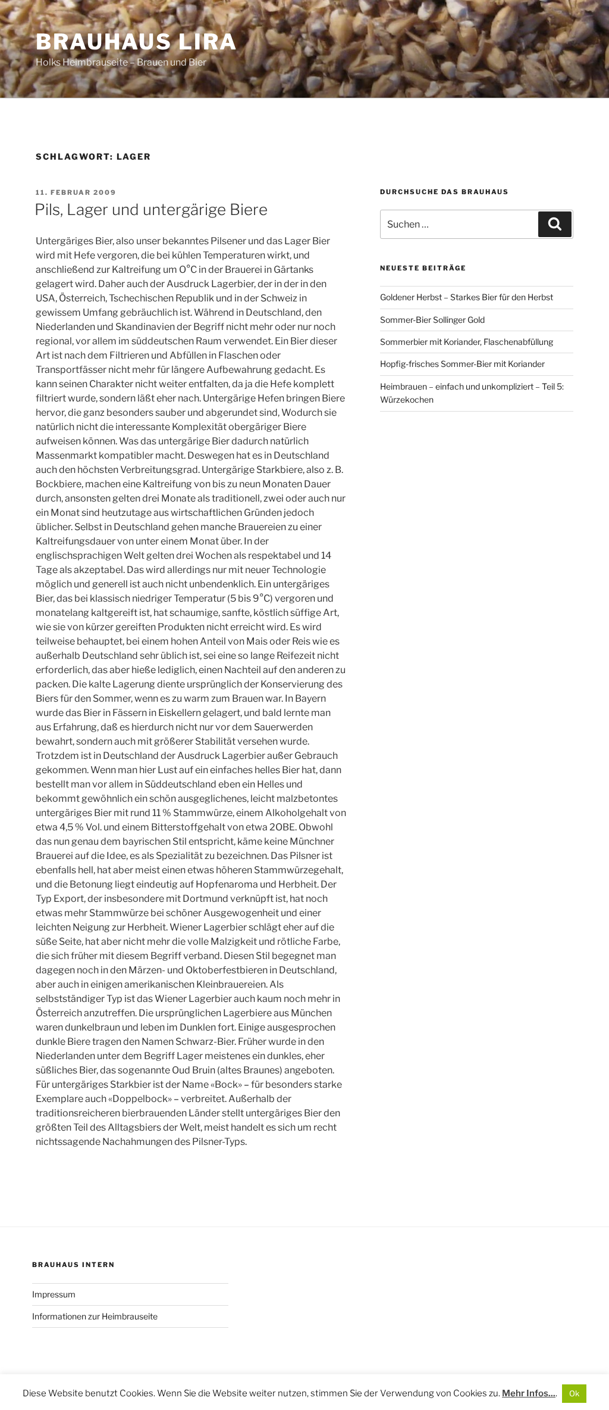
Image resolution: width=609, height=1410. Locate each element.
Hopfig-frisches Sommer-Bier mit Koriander (462, 364)
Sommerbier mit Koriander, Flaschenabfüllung (466, 342)
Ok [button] (574, 1393)
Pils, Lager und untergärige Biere (151, 209)
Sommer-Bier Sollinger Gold (432, 320)
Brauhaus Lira (136, 42)
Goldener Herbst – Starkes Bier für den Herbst (466, 297)
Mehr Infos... (528, 1393)
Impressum (54, 1294)
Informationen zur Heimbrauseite (95, 1316)
